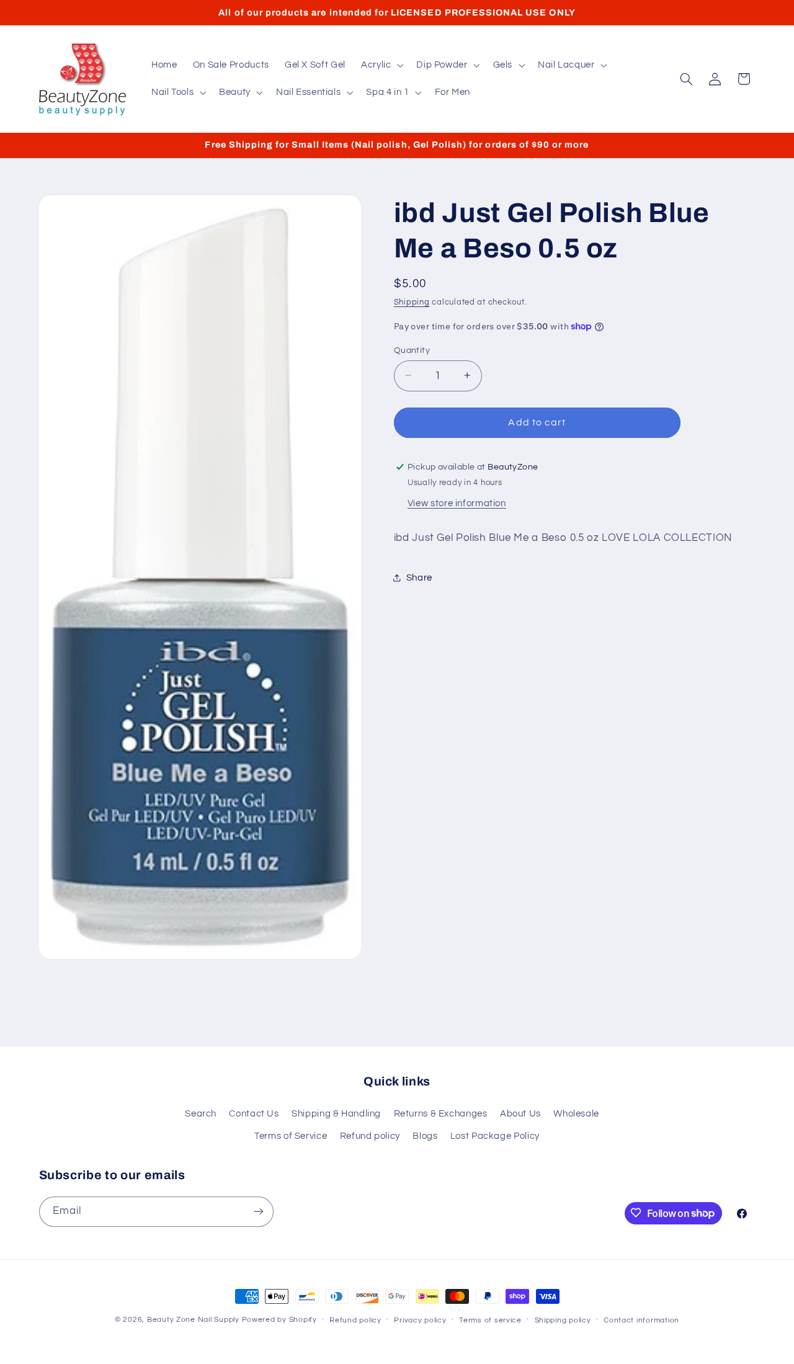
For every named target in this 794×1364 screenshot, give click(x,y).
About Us (520, 1113)
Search (200, 1113)
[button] (380, 65)
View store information (457, 502)
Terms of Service (290, 1136)
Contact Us (254, 1113)
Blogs (425, 1136)
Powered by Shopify (279, 1319)
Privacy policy (420, 1320)
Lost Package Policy (495, 1136)
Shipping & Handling (336, 1113)
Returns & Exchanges (441, 1113)
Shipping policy (563, 1320)
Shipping (412, 302)
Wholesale (576, 1113)
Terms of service (490, 1320)
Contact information (641, 1320)
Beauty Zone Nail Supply (193, 1319)
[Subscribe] (258, 1211)
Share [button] (419, 577)
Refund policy (370, 1136)
